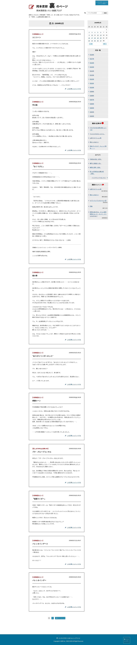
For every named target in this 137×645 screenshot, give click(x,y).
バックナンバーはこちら (99, 177)
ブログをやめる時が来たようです (98, 129)
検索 (105, 13)
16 (89, 38)
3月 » (104, 44)
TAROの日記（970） (96, 159)
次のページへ (59, 618)
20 (100, 38)
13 (100, 35)
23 (89, 40)
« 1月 (90, 44)
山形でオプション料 (95, 138)
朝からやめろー (94, 142)
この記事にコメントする (74, 88)
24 (92, 40)
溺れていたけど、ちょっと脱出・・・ (98, 147)
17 (92, 38)
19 (98, 38)
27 (100, 40)
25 (95, 40)
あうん (102, 3)
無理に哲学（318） (95, 167)
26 (98, 40)
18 (95, 38)
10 (92, 35)
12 (98, 35)
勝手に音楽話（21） (95, 163)
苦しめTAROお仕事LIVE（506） (97, 172)
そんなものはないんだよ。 (97, 134)
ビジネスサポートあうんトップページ (69, 638)
